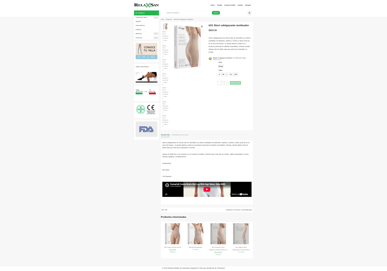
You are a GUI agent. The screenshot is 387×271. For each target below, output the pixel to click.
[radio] (221, 66)
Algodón (138, 21)
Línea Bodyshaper (246, 210)
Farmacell (139, 37)
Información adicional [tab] (180, 135)
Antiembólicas (140, 25)
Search (215, 13)
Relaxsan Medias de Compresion (179, 268)
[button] (202, 26)
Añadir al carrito (235, 83)
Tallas (220, 70)
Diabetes (138, 29)
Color (220, 62)
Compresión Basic (141, 17)
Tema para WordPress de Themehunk (212, 268)
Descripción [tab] (165, 135)
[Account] (249, 12)
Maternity (139, 33)
